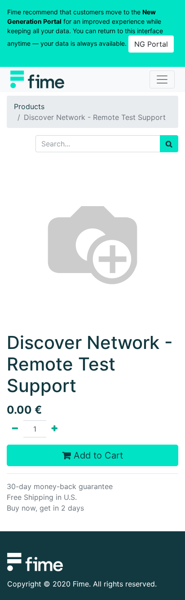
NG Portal (151, 44)
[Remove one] (15, 428)
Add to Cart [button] (97, 455)
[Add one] (54, 428)
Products (29, 106)
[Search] (169, 143)
